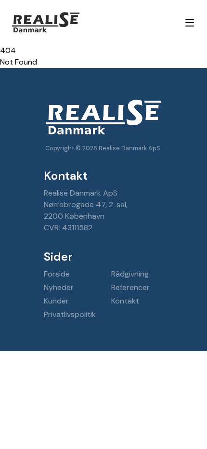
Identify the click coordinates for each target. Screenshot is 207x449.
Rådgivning (130, 274)
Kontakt (125, 301)
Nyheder (59, 287)
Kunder (56, 301)
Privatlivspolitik (70, 314)
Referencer (130, 287)
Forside (57, 274)
